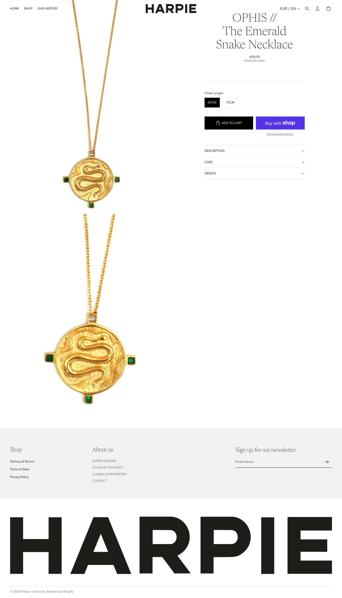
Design (210, 173)
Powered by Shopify (60, 591)
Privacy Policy (19, 477)
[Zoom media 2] (85, 321)
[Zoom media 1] (85, 107)
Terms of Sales (19, 469)
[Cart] (328, 8)
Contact (99, 481)
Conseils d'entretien (109, 474)
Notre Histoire (104, 461)
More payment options (280, 134)
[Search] (306, 8)
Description (215, 151)
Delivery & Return (22, 461)
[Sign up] (326, 461)
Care (209, 162)
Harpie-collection (33, 591)
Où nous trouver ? (108, 467)
